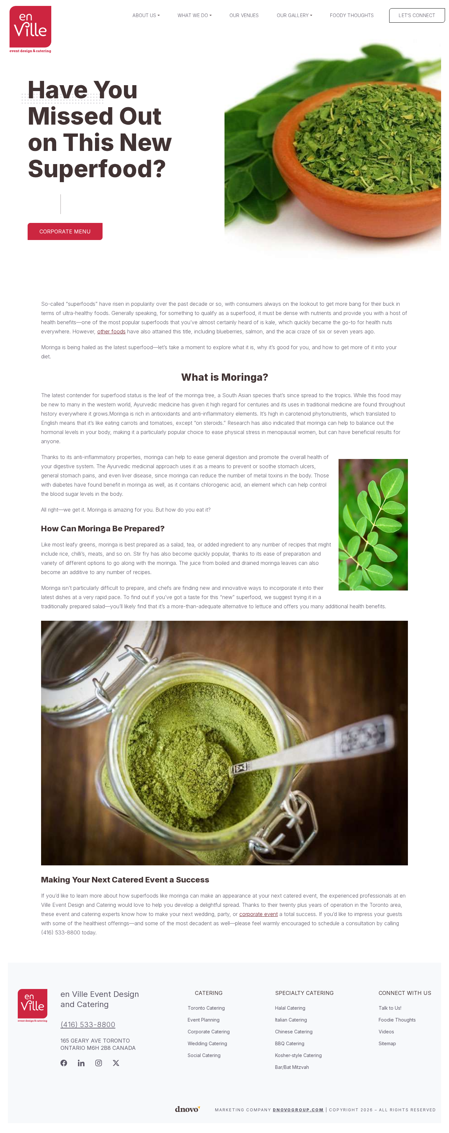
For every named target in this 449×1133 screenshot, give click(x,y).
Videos (386, 1031)
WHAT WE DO (192, 15)
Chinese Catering (294, 1031)
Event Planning (204, 1020)
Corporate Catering (209, 1031)
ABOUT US (144, 15)
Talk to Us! (390, 1008)
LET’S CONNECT (417, 15)
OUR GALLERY (293, 15)
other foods (111, 331)
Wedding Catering (207, 1043)
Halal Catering (290, 1008)
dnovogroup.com (298, 1109)
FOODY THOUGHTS (352, 15)
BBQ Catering (289, 1043)
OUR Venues (244, 15)
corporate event (258, 914)
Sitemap (387, 1043)
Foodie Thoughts (397, 1020)
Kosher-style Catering (298, 1055)
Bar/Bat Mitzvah (292, 1067)
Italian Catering (291, 1020)
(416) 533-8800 (87, 1024)
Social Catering (204, 1055)
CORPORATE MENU (65, 231)
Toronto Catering (206, 1008)
